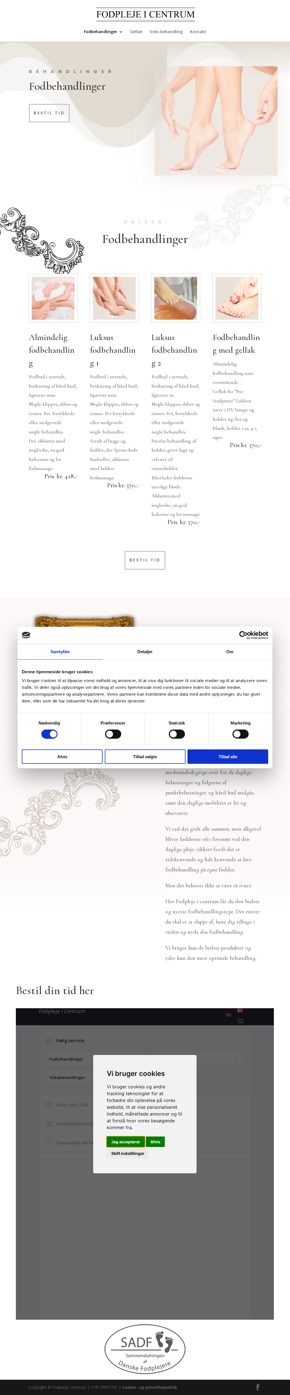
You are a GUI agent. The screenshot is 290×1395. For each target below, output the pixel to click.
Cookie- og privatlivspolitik (149, 1387)
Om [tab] (229, 651)
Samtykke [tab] (60, 651)
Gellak (136, 32)
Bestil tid (49, 113)
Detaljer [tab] (145, 651)
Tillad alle (228, 756)
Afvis (62, 756)
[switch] (113, 733)
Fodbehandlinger (100, 32)
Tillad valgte (145, 756)
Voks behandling (166, 32)
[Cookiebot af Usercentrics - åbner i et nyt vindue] (243, 635)
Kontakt (198, 32)
